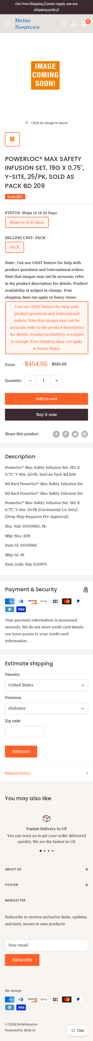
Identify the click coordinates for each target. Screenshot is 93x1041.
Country (12, 674)
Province (13, 697)
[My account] (73, 23)
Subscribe (22, 960)
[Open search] (64, 23)
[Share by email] (84, 434)
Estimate (21, 751)
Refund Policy (17, 773)
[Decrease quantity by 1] (30, 380)
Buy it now (46, 414)
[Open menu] (7, 24)
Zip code (12, 721)
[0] (84, 24)
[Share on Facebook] (56, 434)
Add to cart (46, 399)
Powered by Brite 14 (20, 1030)
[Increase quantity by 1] (56, 380)
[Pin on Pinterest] (65, 434)
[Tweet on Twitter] (75, 434)
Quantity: (13, 380)
